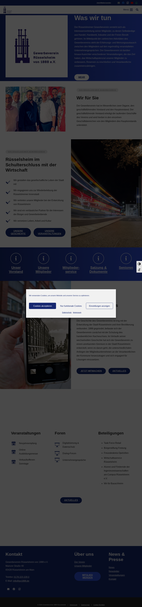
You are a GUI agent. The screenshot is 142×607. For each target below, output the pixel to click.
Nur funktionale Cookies (71, 306)
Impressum (77, 312)
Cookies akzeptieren (42, 306)
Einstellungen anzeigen (99, 306)
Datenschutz (67, 312)
